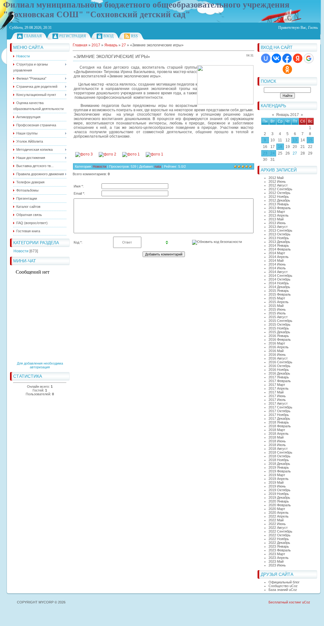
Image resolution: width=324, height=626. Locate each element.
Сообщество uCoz (283, 586)
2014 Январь (279, 245)
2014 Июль (277, 268)
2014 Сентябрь (280, 275)
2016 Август (278, 358)
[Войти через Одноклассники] (287, 69)
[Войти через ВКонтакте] (276, 58)
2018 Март (277, 430)
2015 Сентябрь (280, 321)
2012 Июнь (277, 181)
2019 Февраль (280, 471)
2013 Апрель (279, 215)
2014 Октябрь (279, 279)
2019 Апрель (279, 479)
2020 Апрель (279, 512)
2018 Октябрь (279, 456)
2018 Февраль (280, 426)
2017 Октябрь (279, 411)
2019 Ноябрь (279, 494)
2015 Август (278, 317)
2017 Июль (277, 400)
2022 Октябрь (279, 535)
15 (310, 140)
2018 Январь (279, 422)
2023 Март (277, 554)
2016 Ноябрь (279, 369)
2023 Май (276, 561)
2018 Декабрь (279, 464)
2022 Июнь (277, 524)
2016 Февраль (280, 339)
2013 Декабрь (279, 242)
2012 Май (276, 178)
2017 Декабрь (279, 418)
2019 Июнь (277, 486)
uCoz (306, 602)
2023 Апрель (279, 558)
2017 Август (278, 403)
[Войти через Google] (309, 58)
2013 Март (277, 211)
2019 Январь (279, 467)
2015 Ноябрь (279, 328)
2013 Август (278, 227)
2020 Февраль (280, 505)
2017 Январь (279, 377)
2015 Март (277, 298)
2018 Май (276, 437)
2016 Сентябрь (280, 362)
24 (272, 153)
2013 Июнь (277, 223)
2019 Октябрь (279, 490)
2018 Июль (277, 445)
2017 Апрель (279, 388)
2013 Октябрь (279, 234)
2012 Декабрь (279, 200)
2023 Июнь (277, 565)
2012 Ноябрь (279, 196)
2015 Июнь (277, 309)
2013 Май (276, 219)
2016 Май (276, 351)
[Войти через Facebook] (287, 58)
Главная (33, 36)
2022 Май (276, 520)
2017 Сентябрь (280, 407)
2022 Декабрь (279, 542)
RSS (134, 36)
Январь (111, 45)
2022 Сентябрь (280, 531)
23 (265, 153)
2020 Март (277, 509)
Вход (108, 36)
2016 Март (277, 343)
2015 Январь (279, 290)
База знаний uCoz (283, 590)
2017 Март (277, 385)
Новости (21, 251)
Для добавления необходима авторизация (40, 365)
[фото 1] (131, 154)
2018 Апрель (279, 433)
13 (295, 140)
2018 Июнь (277, 441)
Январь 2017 (287, 115)
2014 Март (277, 253)
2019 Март (277, 475)
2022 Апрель (279, 516)
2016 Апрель (279, 347)
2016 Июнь (277, 354)
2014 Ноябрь (279, 283)
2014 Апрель (279, 257)
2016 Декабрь (279, 373)
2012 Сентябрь (280, 189)
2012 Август (278, 185)
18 (280, 147)
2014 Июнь (277, 264)
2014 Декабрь (279, 287)
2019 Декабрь (279, 497)
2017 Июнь (277, 396)
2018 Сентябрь (280, 452)
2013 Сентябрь (280, 230)
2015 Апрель (279, 302)
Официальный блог (284, 582)
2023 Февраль (280, 550)
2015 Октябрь (279, 324)
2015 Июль (277, 313)
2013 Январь (279, 204)
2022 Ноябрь (279, 539)
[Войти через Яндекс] (297, 58)
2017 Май (276, 392)
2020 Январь (279, 501)
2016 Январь (279, 336)
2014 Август (278, 272)
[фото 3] (84, 154)
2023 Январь (279, 546)
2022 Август (278, 527)
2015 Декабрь (279, 332)
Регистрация (72, 36)
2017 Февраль (280, 381)
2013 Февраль (280, 208)
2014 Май (276, 260)
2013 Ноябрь (279, 238)
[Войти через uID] (265, 58)
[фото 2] (107, 154)
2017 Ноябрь (279, 415)
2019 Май (276, 482)
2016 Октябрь (279, 366)
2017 (95, 45)
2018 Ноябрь (279, 460)
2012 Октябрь (279, 193)
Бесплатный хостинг (285, 602)
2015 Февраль (280, 294)
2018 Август (278, 448)
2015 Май (276, 306)
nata (157, 166)
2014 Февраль (280, 249)
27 (295, 153)
